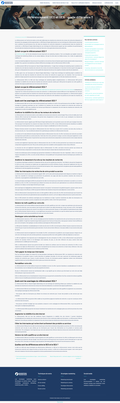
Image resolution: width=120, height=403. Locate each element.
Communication (109, 2)
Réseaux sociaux (97, 2)
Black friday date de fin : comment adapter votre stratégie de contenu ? (65, 357)
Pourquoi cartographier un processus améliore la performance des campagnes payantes (94, 50)
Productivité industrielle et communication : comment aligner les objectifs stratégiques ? (94, 57)
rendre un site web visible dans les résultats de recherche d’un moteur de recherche (53, 89)
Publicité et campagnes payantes (80, 2)
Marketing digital (45, 2)
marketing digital (21, 54)
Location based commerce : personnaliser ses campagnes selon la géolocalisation (94, 44)
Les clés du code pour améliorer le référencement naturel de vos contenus (93, 88)
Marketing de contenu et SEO (61, 2)
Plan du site (60, 402)
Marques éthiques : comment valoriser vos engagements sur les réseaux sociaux (94, 63)
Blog (117, 2)
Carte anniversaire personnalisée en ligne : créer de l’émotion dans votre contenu (31, 357)
